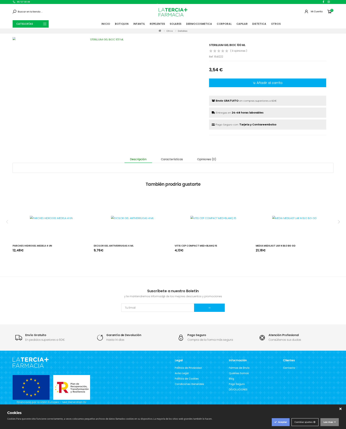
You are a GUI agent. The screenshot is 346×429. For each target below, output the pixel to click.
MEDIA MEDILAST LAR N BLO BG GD (276, 245)
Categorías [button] (24, 24)
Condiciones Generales (189, 384)
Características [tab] (172, 159)
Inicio (105, 24)
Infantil (139, 24)
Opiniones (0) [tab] (206, 159)
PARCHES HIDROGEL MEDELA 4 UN (32, 245)
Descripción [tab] (138, 159)
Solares (175, 24)
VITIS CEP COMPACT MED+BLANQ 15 (196, 245)
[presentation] (7, 221)
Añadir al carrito (270, 82)
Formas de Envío (239, 368)
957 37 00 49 (23, 1)
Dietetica (259, 24)
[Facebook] (323, 2)
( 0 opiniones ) (238, 51)
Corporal (224, 24)
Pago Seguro (237, 384)
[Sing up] (209, 308)
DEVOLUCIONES (238, 389)
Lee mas (328, 422)
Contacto (289, 368)
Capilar (242, 24)
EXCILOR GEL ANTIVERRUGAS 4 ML (114, 245)
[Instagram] (329, 2)
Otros (276, 24)
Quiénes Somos (239, 373)
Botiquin (122, 24)
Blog (231, 378)
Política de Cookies (187, 378)
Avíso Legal (182, 373)
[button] (330, 12)
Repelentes (157, 24)
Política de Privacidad (188, 368)
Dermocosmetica (199, 24)
